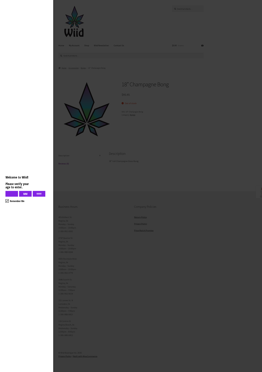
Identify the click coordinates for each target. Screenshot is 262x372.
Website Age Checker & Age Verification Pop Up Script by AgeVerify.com (258, 371)
